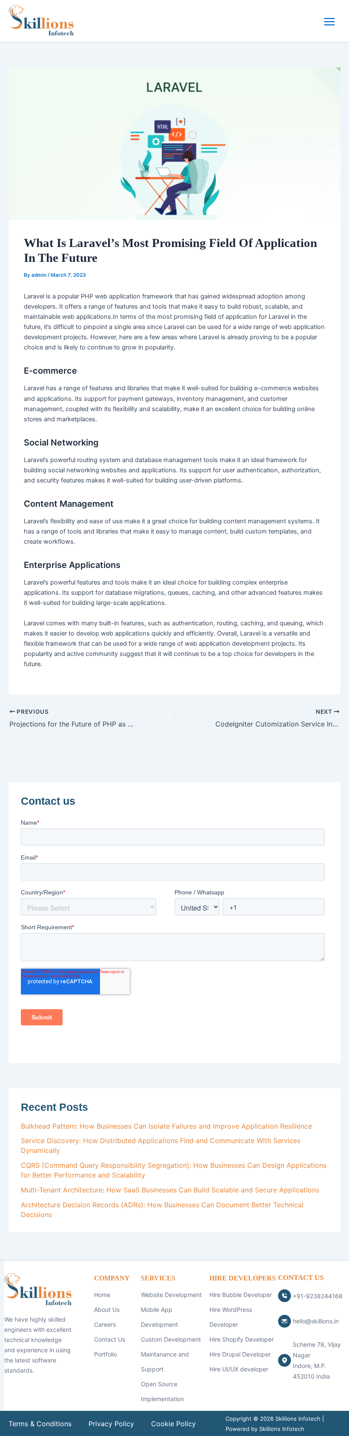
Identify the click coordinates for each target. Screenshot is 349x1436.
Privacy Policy (111, 1423)
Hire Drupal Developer (240, 1354)
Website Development (171, 1294)
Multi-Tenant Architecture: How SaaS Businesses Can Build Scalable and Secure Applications (170, 1190)
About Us (107, 1309)
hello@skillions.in (316, 1321)
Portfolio (105, 1354)
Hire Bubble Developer (240, 1294)
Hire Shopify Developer (241, 1339)
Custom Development (171, 1339)
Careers (105, 1324)
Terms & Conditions (40, 1423)
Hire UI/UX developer (238, 1369)
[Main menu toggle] (329, 22)
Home (102, 1294)
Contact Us (109, 1339)
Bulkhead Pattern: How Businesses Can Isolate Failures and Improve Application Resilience (166, 1126)
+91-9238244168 (318, 1296)
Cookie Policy (173, 1423)
